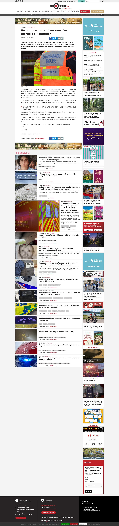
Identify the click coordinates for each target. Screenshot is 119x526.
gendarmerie (49, 240)
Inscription (88, 230)
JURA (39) (40, 246)
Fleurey (40, 303)
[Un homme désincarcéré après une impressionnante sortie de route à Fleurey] (26, 309)
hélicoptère (54, 311)
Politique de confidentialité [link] (94, 524)
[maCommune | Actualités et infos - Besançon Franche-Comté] (59, 6)
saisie (49, 271)
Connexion (98, 230)
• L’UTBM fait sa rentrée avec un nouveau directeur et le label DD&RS (92, 57)
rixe (39, 134)
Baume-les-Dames (42, 290)
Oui (87, 477)
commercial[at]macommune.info (48, 509)
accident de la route (43, 311)
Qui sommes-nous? (21, 505)
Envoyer (88, 491)
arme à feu (24, 134)
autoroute (44, 240)
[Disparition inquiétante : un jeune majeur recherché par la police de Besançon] (26, 161)
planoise (45, 284)
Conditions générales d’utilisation (25, 514)
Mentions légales (21, 513)
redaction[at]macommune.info (48, 505)
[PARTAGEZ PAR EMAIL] (59, 38)
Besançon (41, 156)
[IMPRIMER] (62, 38)
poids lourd (54, 350)
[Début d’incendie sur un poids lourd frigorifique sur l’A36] (26, 348)
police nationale (51, 284)
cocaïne (40, 271)
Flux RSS (19, 511)
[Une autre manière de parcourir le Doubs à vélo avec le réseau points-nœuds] (93, 316)
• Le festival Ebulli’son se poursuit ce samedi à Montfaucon (92, 65)
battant (40, 284)
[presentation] (84, 355)
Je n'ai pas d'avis (90, 481)
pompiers (35, 134)
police (53, 166)
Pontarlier (24, 27)
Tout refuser (74, 524)
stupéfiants (54, 271)
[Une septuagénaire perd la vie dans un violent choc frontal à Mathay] (26, 361)
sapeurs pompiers (61, 311)
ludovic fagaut (72, 225)
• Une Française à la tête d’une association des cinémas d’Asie (93, 61)
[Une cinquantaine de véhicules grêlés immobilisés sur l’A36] (26, 238)
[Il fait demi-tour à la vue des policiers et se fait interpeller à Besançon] (26, 177)
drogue (45, 271)
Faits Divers (31, 27)
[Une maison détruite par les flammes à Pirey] (26, 335)
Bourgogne (41, 261)
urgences (68, 227)
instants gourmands (65, 225)
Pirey (39, 330)
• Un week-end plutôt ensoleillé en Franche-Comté (93, 68)
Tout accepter (65, 524)
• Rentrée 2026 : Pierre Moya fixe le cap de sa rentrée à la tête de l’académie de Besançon (92, 73)
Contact (19, 504)
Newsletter (20, 518)
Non (87, 479)
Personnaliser (82, 524)
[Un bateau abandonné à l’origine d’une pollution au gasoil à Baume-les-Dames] (26, 296)
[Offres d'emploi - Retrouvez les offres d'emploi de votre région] (93, 126)
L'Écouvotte (41, 343)
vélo (56, 284)
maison (55, 337)
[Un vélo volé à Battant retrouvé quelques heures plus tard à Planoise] (26, 282)
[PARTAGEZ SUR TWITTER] (53, 38)
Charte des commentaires (23, 507)
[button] (100, 1)
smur (67, 311)
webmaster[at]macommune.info (48, 521)
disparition (49, 166)
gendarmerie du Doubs (43, 337)
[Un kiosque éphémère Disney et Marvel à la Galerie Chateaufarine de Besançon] (93, 192)
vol (59, 284)
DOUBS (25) (41, 185)
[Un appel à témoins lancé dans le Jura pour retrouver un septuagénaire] (26, 251)
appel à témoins (42, 166)
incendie (44, 324)
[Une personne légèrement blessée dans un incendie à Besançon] (26, 322)
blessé (49, 311)
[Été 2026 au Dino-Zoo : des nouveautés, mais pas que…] (93, 240)
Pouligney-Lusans (43, 233)
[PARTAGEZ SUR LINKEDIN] (56, 38)
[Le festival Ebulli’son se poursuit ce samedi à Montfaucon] (93, 370)
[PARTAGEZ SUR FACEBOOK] (50, 38)
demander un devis (48, 512)
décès (29, 134)
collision (55, 363)
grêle (40, 195)
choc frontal (50, 363)
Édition (61, 8)
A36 (40, 240)
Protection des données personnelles (26, 509)
